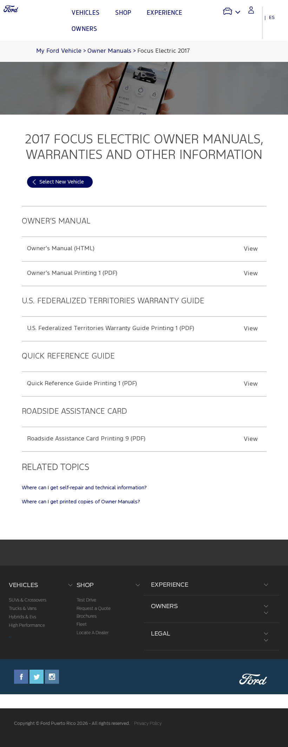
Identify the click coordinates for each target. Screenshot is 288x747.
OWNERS (164, 606)
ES (272, 17)
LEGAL (160, 633)
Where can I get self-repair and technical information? (84, 487)
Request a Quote (94, 608)
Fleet (82, 624)
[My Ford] (251, 10)
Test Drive (86, 600)
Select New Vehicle (61, 182)
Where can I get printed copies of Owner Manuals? (81, 502)
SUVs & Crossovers (27, 600)
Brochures (87, 616)
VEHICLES (23, 585)
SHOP (85, 585)
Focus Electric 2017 (163, 51)
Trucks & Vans (23, 608)
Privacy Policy (148, 723)
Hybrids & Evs (22, 617)
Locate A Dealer (93, 633)
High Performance (27, 625)
